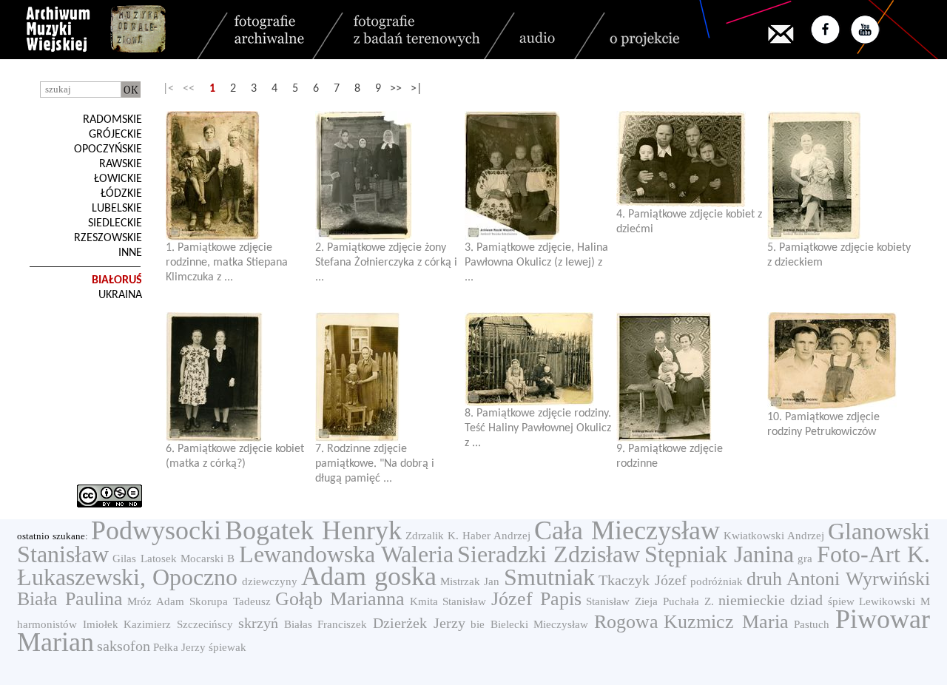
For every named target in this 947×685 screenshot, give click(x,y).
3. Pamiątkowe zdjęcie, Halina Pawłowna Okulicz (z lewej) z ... (536, 262)
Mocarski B (208, 558)
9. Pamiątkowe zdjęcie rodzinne (669, 456)
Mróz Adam (155, 601)
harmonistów (47, 624)
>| (416, 89)
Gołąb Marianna (340, 599)
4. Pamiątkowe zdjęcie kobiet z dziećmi (689, 222)
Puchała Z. (688, 601)
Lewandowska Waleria (346, 554)
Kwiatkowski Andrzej (774, 535)
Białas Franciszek (326, 624)
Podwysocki (156, 530)
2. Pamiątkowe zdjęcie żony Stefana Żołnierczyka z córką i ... (386, 262)
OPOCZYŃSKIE (108, 149)
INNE (130, 253)
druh (764, 579)
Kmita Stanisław (448, 601)
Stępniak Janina (719, 554)
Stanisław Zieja (622, 601)
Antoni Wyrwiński (858, 579)
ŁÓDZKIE (121, 194)
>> (396, 89)
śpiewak (227, 647)
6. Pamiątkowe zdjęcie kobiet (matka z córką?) (235, 456)
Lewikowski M (894, 601)
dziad (806, 600)
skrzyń (258, 623)
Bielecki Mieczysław (540, 624)
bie (478, 624)
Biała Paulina (70, 599)
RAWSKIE (120, 164)
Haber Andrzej (496, 535)
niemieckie (751, 600)
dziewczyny (269, 581)
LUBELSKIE (117, 209)
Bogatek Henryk (313, 530)
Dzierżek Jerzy (419, 623)
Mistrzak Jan (469, 581)
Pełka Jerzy (179, 647)
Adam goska (368, 576)
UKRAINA (120, 295)
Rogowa (626, 621)
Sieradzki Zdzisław (548, 554)
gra (805, 558)
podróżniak (716, 581)
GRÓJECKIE (115, 135)
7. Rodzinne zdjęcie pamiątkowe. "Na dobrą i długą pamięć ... (374, 464)
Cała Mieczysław (626, 530)
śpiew (841, 601)
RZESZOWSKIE (108, 238)
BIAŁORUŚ (117, 280)
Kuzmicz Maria (726, 621)
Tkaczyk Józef (642, 580)
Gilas (124, 558)
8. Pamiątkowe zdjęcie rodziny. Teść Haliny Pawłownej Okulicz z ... (538, 428)
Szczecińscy (205, 624)
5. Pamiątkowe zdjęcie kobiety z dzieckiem (839, 255)
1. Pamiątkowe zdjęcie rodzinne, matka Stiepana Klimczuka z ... (227, 262)
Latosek (159, 558)
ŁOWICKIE (118, 179)
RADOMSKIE (112, 120)
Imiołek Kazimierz (127, 624)
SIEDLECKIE (115, 223)
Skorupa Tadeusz (230, 601)
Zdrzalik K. (432, 535)
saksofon (123, 646)
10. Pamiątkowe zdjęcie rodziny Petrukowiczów (823, 424)
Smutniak (549, 577)
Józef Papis (536, 599)
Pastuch (811, 624)
